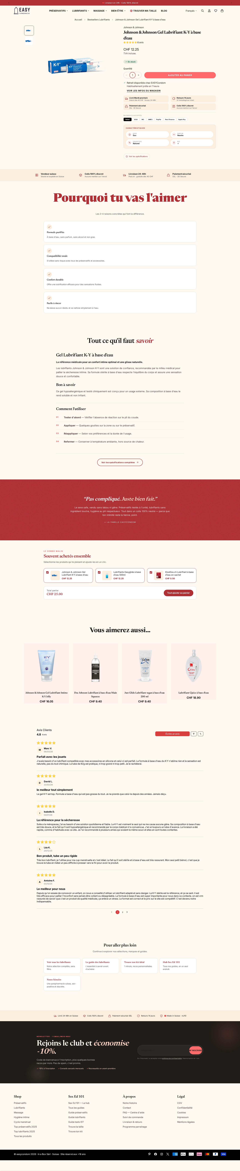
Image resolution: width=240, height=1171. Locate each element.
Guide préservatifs (77, 1112)
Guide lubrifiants (76, 1117)
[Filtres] (194, 733)
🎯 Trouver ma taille (143, 10)
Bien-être (117, 10)
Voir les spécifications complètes (118, 462)
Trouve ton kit (75, 1131)
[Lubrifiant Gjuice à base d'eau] (193, 665)
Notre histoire (130, 1103)
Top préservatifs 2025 (25, 1126)
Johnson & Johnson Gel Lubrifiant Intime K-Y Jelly (46, 695)
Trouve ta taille (75, 1126)
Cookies (181, 1112)
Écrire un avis (172, 733)
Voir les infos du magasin (144, 90)
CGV (179, 1103)
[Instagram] (161, 1154)
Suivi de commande (133, 1117)
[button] (222, 11)
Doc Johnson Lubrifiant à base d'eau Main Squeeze (95, 695)
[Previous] (9, 3)
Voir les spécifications (138, 156)
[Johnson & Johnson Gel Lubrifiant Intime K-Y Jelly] (46, 665)
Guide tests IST (76, 1122)
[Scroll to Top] (234, 1156)
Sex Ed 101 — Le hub (78, 1103)
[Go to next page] (128, 912)
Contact (127, 1107)
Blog (164, 10)
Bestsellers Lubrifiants (99, 19)
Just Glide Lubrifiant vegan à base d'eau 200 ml (144, 695)
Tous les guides (76, 1107)
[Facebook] (155, 1154)
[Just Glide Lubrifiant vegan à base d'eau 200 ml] (144, 665)
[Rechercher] (202, 11)
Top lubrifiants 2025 (24, 1131)
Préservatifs (57, 10)
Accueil (78, 19)
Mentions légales (186, 1122)
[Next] (231, 3)
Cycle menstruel (22, 1122)
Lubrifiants (79, 10)
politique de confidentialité (172, 1058)
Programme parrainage (135, 1126)
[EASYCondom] (22, 11)
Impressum (183, 1117)
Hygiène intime (21, 1117)
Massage (99, 10)
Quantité (127, 68)
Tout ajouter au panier (178, 593)
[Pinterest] (149, 1154)
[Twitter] (167, 1154)
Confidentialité (184, 1107)
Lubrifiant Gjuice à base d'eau (193, 693)
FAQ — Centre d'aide (133, 1112)
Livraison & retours (132, 1122)
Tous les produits (23, 1136)
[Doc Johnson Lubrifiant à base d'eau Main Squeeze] (95, 665)
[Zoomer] (111, 31)
